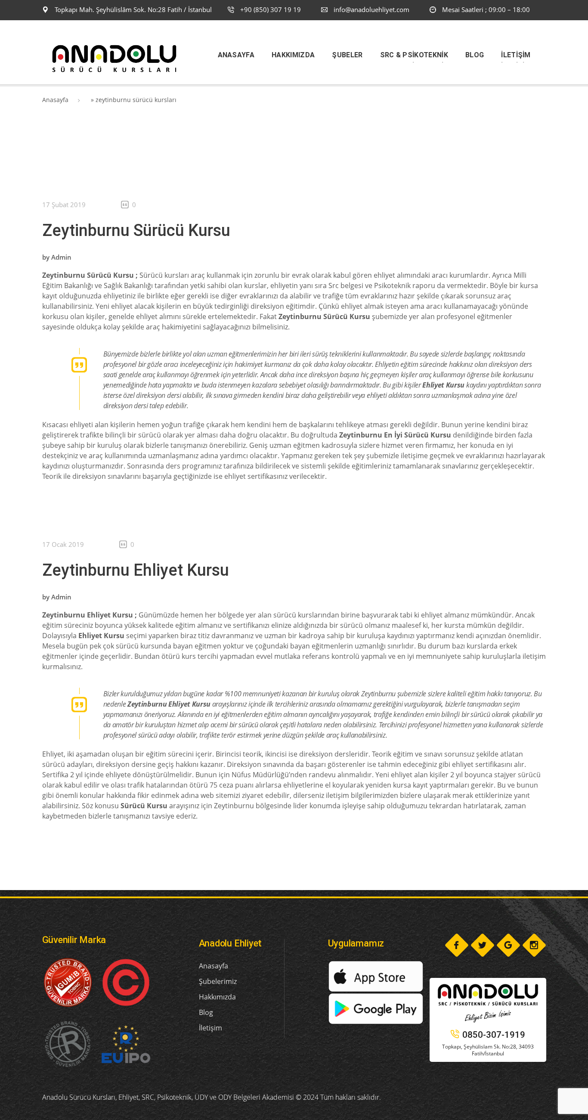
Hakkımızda (217, 997)
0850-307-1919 (493, 1035)
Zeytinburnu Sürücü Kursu (136, 230)
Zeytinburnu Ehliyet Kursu (135, 570)
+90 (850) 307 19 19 (269, 9)
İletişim (210, 1028)
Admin (61, 257)
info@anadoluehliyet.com (371, 9)
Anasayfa (55, 100)
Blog (206, 1012)
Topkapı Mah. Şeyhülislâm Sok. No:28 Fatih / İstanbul (132, 9)
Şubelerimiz (218, 981)
